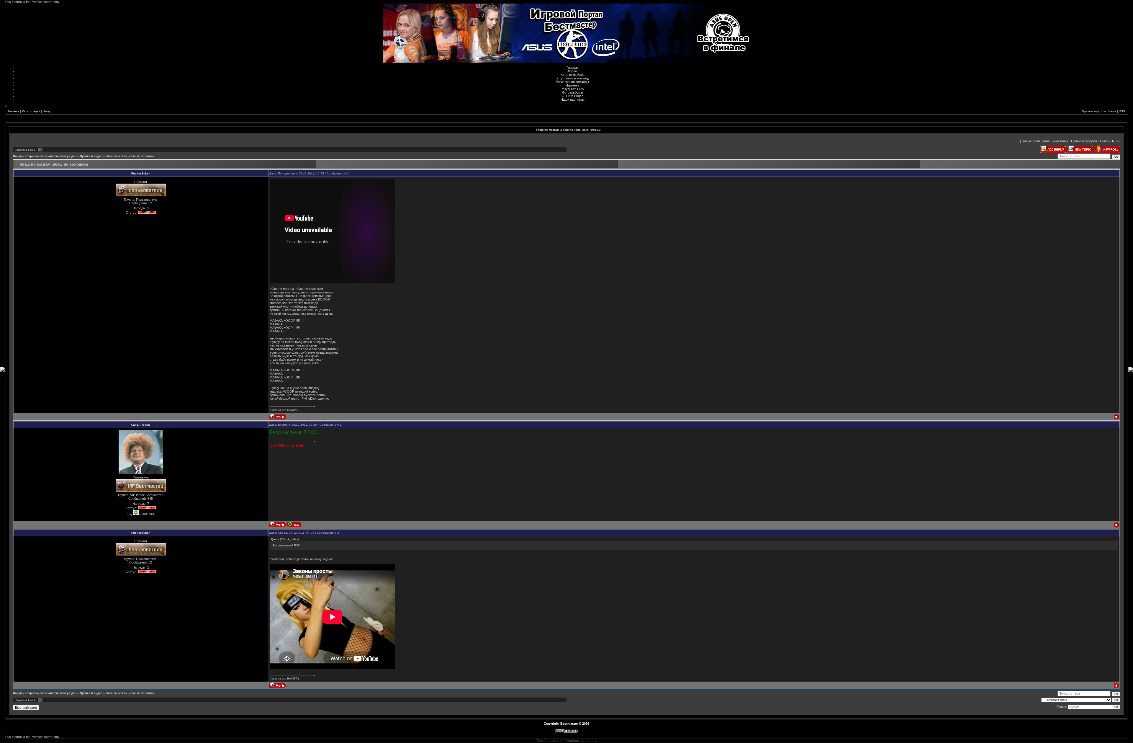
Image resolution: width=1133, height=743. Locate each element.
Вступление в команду (573, 78)
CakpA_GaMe (140, 424)
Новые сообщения (1036, 141)
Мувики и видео (91, 156)
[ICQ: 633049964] (293, 524)
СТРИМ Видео (572, 96)
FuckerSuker (140, 173)
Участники (1060, 141)
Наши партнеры (572, 99)
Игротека (572, 85)
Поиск (1104, 141)
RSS (1122, 111)
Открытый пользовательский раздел (50, 156)
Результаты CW (572, 89)
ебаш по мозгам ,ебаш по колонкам (130, 156)
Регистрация (31, 111)
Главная (572, 67)
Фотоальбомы (572, 92)
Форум (572, 71)
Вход (46, 111)
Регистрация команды (572, 82)
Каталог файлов (572, 74)
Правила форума (1084, 141)
